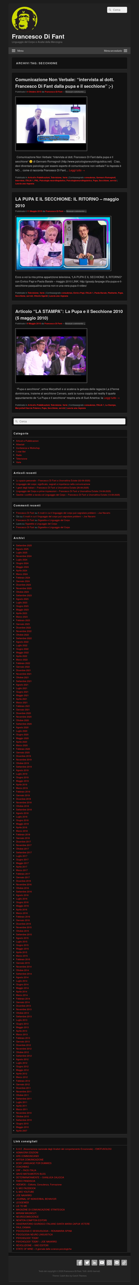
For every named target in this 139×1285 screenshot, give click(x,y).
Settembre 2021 (24, 681)
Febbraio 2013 (23, 1037)
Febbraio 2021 (23, 706)
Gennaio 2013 (23, 1041)
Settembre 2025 (24, 545)
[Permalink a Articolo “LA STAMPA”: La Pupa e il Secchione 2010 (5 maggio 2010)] (51, 384)
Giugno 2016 (22, 902)
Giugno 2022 (22, 648)
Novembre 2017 (24, 845)
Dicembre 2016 (23, 880)
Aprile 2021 (21, 698)
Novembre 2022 (24, 631)
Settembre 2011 (24, 1098)
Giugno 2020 (22, 734)
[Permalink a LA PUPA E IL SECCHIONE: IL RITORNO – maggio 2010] (63, 272)
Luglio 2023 (21, 602)
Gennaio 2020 (23, 752)
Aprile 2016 (21, 909)
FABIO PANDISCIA (25, 1180)
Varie (65, 177)
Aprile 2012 (21, 1073)
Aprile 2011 (21, 1105)
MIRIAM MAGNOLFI (26, 1213)
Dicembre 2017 (23, 841)
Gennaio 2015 (23, 962)
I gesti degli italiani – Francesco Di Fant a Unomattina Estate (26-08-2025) (52, 487)
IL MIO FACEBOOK (26, 1188)
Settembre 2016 (24, 891)
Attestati (20, 444)
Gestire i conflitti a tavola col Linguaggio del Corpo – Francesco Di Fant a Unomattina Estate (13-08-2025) (68, 494)
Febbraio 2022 (23, 663)
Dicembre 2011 (23, 1087)
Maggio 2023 (22, 609)
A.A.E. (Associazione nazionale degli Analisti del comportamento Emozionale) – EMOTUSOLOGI (64, 1148)
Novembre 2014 (24, 966)
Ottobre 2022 (22, 634)
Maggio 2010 (22, 1127)
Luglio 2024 (21, 559)
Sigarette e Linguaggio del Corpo (54, 520)
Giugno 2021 (22, 691)
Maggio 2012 (22, 1070)
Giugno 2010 (22, 1123)
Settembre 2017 (24, 852)
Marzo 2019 (22, 788)
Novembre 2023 (24, 588)
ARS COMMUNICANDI (27, 1156)
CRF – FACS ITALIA (26, 1170)
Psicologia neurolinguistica (52, 180)
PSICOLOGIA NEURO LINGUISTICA (34, 1234)
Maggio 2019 (22, 780)
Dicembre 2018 (23, 798)
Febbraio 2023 (23, 620)
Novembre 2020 (24, 716)
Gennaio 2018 (23, 838)
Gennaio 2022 (23, 666)
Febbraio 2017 (23, 873)
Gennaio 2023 (23, 624)
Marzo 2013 (22, 1034)
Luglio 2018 (21, 816)
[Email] (117, 1263)
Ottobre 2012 (22, 1052)
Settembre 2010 (24, 1119)
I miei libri (21, 451)
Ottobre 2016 (22, 888)
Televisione (56, 177)
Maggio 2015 (22, 948)
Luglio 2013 (21, 1020)
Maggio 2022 (22, 652)
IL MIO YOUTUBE (25, 1191)
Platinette (112, 292)
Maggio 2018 (22, 823)
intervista (19, 180)
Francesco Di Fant (38, 36)
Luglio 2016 (21, 898)
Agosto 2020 (22, 727)
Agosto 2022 (22, 641)
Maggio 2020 (22, 738)
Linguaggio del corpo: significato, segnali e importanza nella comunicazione (53, 484)
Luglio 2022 (21, 645)
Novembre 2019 (24, 759)
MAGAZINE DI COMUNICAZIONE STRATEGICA (40, 1209)
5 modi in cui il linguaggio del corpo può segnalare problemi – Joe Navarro (74, 512)
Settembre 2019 (24, 766)
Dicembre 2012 (23, 1045)
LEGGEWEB (22, 1202)
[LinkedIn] (94, 1263)
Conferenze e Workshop (28, 448)
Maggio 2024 (22, 566)
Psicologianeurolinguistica (79, 180)
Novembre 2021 (24, 673)
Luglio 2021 (21, 688)
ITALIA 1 (29, 180)
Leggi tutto (77, 170)
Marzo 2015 (22, 955)
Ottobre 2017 (22, 848)
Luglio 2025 (21, 552)
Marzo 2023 (22, 616)
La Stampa (110, 404)
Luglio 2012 (21, 1062)
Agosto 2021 (22, 684)
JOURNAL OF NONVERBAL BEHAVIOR (36, 1198)
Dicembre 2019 (23, 756)
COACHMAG (22, 1166)
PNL (36, 180)
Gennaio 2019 (23, 795)
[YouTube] (102, 1263)
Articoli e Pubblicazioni (39, 177)
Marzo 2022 (22, 659)
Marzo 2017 (22, 870)
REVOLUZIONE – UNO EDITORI (32, 1245)
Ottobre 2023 (22, 591)
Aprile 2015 (21, 952)
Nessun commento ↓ (75, 91)
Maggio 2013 (22, 1027)
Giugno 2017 (22, 859)
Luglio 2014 (21, 980)
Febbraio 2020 (23, 748)
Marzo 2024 (22, 574)
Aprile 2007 (21, 1130)
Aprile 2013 (21, 1030)
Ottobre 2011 (22, 1095)
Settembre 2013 (24, 1016)
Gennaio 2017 (23, 877)
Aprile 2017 (21, 866)
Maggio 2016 (22, 905)
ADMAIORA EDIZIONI (27, 1152)
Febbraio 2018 (23, 834)
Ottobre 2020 (22, 720)
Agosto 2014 (22, 977)
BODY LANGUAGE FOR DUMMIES (34, 1163)
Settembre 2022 (24, 638)
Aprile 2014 (21, 991)
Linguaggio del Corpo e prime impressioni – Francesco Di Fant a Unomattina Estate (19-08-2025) (63, 491)
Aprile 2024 (21, 570)
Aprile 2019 (21, 784)
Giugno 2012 (22, 1066)
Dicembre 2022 (23, 627)
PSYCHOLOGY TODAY (27, 1238)
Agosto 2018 (22, 813)
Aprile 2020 (21, 741)
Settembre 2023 (24, 595)
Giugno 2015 (22, 945)
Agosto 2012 (22, 1059)
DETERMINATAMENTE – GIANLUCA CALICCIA (40, 1177)
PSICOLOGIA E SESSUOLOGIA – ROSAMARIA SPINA (44, 1230)
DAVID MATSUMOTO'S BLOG (31, 1173)
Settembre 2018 (24, 809)
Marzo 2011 (22, 1109)
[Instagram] (109, 1263)
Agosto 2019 (22, 770)
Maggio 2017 (22, 863)
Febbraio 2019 (23, 791)
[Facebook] (79, 1263)
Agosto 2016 (22, 895)
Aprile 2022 (21, 656)
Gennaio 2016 (23, 920)
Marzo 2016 (22, 913)
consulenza (89, 177)
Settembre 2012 (24, 1055)
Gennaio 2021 (23, 709)
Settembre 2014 (24, 973)
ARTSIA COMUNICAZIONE (30, 1159)
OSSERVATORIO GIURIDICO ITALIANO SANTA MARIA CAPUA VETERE (53, 1223)
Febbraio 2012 (23, 1080)
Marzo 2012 (22, 1077)
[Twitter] (87, 1263)
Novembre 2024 (24, 556)
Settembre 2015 (24, 934)
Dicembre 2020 (23, 713)
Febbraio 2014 (23, 998)
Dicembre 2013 (23, 1005)
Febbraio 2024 (23, 577)
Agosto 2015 (22, 938)
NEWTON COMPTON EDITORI (31, 1220)
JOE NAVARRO (24, 1195)
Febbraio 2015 (23, 959)
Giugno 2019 (22, 777)
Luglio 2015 (21, 941)
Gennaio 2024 (23, 581)
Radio (19, 455)
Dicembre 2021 (23, 670)
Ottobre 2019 (22, 763)
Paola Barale (100, 292)
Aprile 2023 (21, 613)
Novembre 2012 (24, 1048)
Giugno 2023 (22, 606)
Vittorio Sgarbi (41, 295)
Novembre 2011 (24, 1091)
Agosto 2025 (22, 548)
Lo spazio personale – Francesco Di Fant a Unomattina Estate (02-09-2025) (53, 480)
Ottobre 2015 (22, 930)
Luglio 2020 (21, 730)
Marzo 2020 (22, 745)
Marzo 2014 (22, 995)
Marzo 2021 (22, 702)
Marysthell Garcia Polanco (28, 408)
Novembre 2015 (24, 927)
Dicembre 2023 (23, 584)
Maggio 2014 (22, 988)
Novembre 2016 (24, 884)
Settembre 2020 (24, 723)
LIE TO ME (21, 1206)
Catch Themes (80, 1275)
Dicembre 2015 (23, 923)
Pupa (95, 180)
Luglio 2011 (21, 1102)
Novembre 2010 (24, 1112)
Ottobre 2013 (22, 1012)
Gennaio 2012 (23, 1084)
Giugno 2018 (22, 820)
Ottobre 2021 (22, 677)
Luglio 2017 (21, 856)
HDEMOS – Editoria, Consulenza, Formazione (39, 1184)
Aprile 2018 (21, 827)
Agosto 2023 (22, 598)
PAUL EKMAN (23, 1227)
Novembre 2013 (24, 1009)
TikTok (124, 1263)
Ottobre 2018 (22, 806)
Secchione (104, 180)
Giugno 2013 (22, 1023)
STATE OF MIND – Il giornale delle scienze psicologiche (44, 1248)
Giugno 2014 (22, 984)
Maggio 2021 (22, 695)
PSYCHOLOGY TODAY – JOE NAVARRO (36, 1241)
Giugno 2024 (22, 563)
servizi (113, 180)
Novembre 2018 (24, 802)
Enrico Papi (78, 292)
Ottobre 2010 (22, 1116)
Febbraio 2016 (23, 916)
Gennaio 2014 (23, 1002)
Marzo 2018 (22, 830)
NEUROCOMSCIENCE (27, 1216)
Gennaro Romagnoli (105, 177)
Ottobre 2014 (22, 970)
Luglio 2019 (21, 773)
